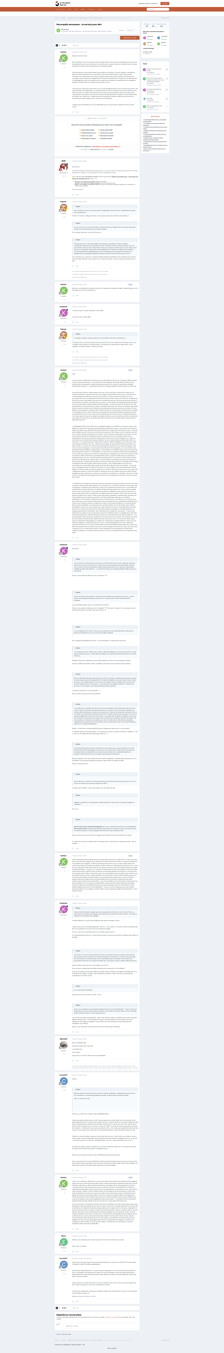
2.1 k (64, 1054)
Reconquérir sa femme (106, 135)
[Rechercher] (167, 9)
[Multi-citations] (73, 112)
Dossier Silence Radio (88, 130)
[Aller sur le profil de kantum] (58, 30)
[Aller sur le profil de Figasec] (64, 208)
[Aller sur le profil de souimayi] (144, 106)
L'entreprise (91, 9)
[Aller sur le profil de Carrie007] (64, 1081)
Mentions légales (76, 1344)
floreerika (151, 92)
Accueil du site (60, 9)
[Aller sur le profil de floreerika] (144, 89)
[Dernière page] (69, 45)
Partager (121, 30)
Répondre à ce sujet (130, 37)
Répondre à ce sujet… (72, 1326)
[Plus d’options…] (136, 52)
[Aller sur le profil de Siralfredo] (144, 69)
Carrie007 (63, 1075)
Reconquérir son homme (89, 138)
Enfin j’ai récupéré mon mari (154, 106)
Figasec (63, 202)
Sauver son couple (87, 135)
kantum (66, 29)
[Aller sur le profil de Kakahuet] (64, 313)
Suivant (64, 45)
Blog (76, 9)
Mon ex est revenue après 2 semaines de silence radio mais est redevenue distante (155, 79)
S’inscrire (164, 3)
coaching (111, 149)
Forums (69, 9)
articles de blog (94, 149)
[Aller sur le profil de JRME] (64, 167)
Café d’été (149, 98)
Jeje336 (151, 83)
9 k (64, 322)
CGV (83, 1344)
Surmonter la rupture (106, 138)
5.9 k (64, 1090)
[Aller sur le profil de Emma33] (144, 99)
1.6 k (64, 217)
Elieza (63, 1236)
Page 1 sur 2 (76, 45)
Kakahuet (63, 307)
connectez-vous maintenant (113, 1317)
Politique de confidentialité (62, 1344)
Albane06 (63, 1039)
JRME (63, 161)
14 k (64, 1251)
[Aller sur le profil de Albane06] (64, 1045)
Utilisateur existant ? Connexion (148, 3)
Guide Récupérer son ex (89, 132)
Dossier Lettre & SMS (106, 130)
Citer (77, 112)
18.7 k (64, 176)
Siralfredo (151, 72)
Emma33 (151, 100)
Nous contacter (112, 1348)
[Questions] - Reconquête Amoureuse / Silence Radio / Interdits (93, 31)
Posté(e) (79, 52)
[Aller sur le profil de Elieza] (64, 1242)
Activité (100, 9)
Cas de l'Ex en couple (106, 132)
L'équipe (82, 9)
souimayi (151, 107)
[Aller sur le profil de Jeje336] (144, 78)
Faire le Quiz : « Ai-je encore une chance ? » (106, 146)
